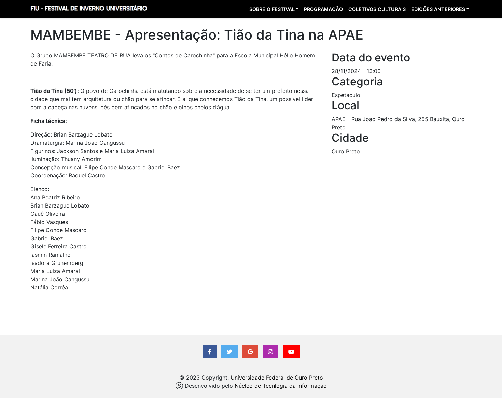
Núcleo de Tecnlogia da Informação (281, 385)
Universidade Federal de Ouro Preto (277, 377)
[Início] (88, 9)
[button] (210, 351)
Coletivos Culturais (377, 9)
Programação (323, 9)
